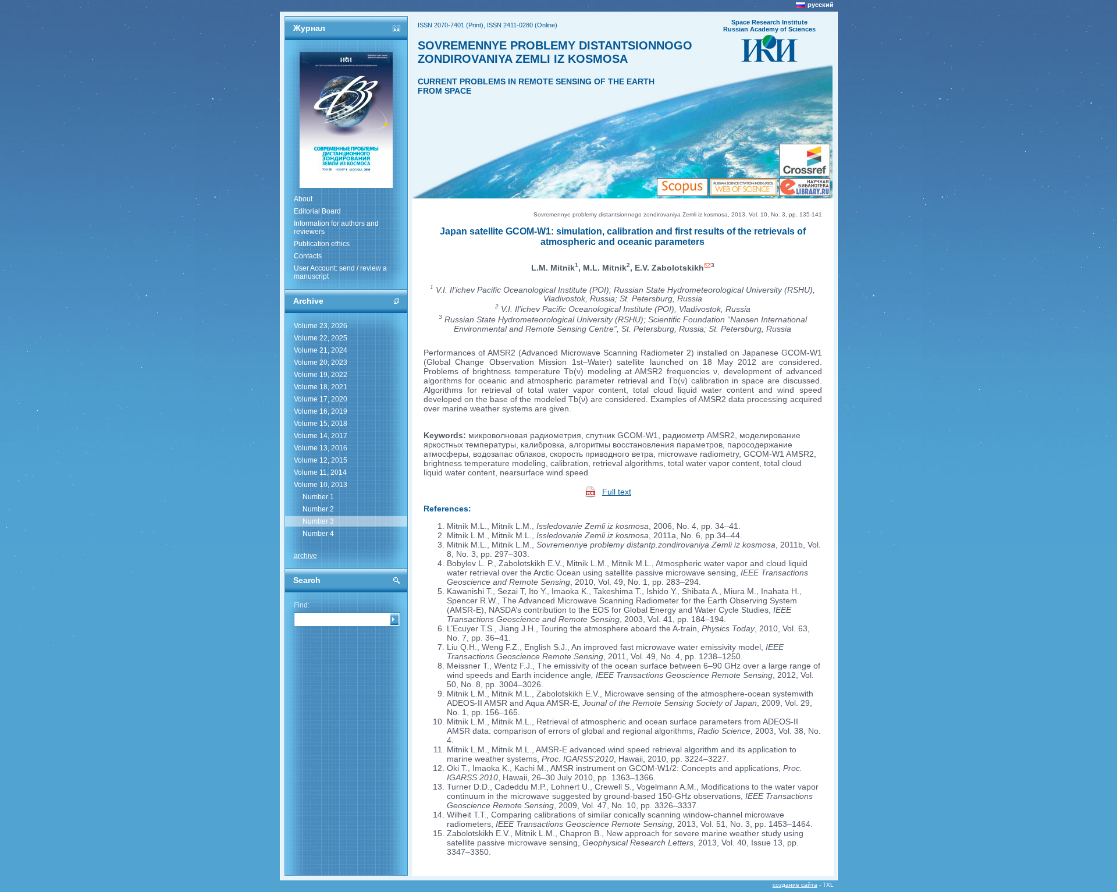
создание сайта (795, 885)
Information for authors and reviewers (336, 227)
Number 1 (318, 497)
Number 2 (318, 509)
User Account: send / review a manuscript (340, 272)
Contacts (308, 256)
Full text (616, 491)
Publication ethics (322, 244)
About (303, 199)
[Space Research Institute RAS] (769, 58)
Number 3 (318, 521)
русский (820, 4)
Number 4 (318, 533)
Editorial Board (317, 211)
